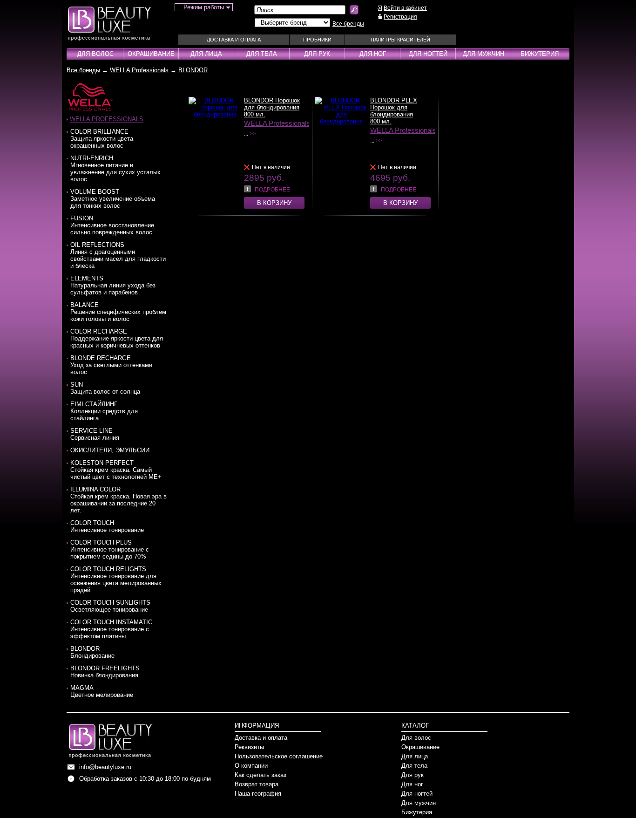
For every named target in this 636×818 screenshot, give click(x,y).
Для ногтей (428, 53)
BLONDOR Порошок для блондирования (272, 104)
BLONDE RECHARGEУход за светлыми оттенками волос (111, 364)
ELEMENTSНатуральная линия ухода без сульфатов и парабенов (113, 285)
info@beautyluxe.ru (105, 766)
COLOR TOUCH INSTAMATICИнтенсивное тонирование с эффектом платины (111, 629)
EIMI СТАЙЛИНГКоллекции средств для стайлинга (104, 411)
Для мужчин (483, 53)
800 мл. (254, 114)
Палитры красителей (400, 39)
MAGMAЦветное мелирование (101, 691)
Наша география (258, 793)
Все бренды (348, 23)
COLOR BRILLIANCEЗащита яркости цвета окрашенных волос (101, 138)
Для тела (261, 53)
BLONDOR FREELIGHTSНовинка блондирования (105, 672)
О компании (251, 765)
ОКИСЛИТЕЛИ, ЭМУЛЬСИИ (109, 450)
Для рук (317, 53)
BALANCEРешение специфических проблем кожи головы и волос (118, 311)
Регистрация (400, 17)
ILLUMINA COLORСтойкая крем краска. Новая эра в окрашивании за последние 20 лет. (118, 500)
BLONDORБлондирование (92, 652)
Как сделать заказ (260, 774)
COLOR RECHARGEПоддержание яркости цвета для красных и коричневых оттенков (116, 338)
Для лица (206, 53)
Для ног (372, 53)
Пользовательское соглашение (279, 756)
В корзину (274, 202)
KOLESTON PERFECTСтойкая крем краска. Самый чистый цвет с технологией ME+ (116, 469)
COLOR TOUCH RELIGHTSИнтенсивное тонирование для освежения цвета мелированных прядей (116, 579)
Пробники (317, 39)
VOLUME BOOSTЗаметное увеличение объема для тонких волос (112, 198)
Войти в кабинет (405, 8)
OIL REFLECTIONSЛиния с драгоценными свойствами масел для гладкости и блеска (118, 255)
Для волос (95, 53)
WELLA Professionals (139, 70)
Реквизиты (249, 746)
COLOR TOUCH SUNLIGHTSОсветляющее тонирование (110, 606)
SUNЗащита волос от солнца (105, 388)
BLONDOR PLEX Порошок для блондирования (393, 107)
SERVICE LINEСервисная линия (94, 434)
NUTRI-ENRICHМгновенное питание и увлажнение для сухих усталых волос (115, 169)
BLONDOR (193, 70)
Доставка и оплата (234, 39)
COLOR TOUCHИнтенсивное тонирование (107, 526)
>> (253, 133)
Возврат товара (256, 784)
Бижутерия (540, 53)
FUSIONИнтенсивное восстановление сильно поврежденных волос (112, 225)
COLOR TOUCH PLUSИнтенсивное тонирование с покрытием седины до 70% (109, 549)
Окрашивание (151, 53)
